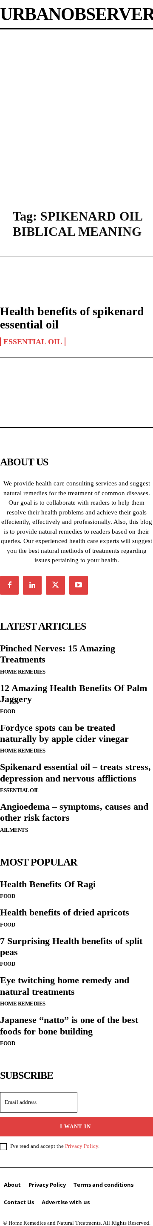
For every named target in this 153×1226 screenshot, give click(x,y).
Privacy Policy (81, 1146)
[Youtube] (78, 585)
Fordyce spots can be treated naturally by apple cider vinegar (64, 733)
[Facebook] (9, 585)
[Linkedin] (32, 585)
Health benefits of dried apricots (64, 912)
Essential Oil (32, 341)
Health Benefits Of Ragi (48, 884)
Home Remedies (22, 671)
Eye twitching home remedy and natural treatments (64, 985)
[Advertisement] (76, 110)
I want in (75, 1126)
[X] (55, 585)
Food (7, 711)
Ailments (14, 830)
